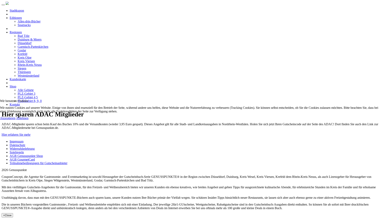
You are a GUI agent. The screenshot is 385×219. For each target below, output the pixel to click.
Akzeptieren (7, 118)
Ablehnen (22, 118)
